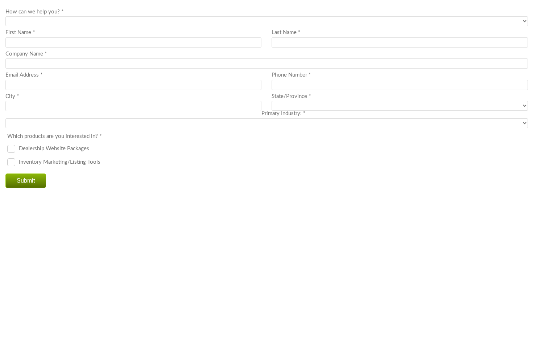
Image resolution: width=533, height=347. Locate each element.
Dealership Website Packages (54, 148)
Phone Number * (291, 75)
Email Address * (23, 75)
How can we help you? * (34, 12)
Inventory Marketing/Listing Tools (59, 161)
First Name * (20, 32)
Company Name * (26, 54)
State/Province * (291, 96)
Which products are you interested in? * (54, 136)
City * (12, 96)
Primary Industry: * (283, 113)
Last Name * (286, 32)
